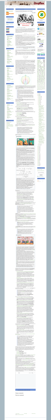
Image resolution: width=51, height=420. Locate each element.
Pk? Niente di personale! (9, 93)
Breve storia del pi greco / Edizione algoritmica (41, 108)
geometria (38, 69)
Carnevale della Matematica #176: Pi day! (41, 127)
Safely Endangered (25, 146)
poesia (18, 28)
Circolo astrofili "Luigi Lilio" (10, 124)
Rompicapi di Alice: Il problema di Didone (41, 136)
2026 (38, 93)
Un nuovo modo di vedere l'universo (41, 118)
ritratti (40, 70)
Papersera (8, 89)
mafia (40, 86)
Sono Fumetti (8, 98)
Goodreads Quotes (42, 52)
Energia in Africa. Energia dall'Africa (41, 109)
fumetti (38, 60)
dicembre (40, 96)
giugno (39, 101)
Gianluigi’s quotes (40, 47)
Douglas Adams (39, 51)
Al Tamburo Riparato (9, 114)
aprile (39, 103)
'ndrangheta (43, 88)
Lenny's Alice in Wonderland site (10, 126)
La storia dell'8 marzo (40, 134)
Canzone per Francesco (9, 76)
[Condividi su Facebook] (34, 12)
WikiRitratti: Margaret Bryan (41, 130)
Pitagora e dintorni (9, 61)
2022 (38, 147)
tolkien (38, 84)
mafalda (40, 81)
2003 (38, 164)
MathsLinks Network (9, 122)
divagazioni (43, 67)
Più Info (42, 0)
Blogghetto (8, 55)
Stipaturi (8, 107)
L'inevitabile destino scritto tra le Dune (41, 121)
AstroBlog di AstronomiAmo (10, 125)
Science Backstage (9, 41)
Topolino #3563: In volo (41, 129)
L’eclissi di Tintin (8, 39)
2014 (38, 154)
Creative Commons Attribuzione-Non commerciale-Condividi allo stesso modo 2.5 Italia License (40, 41)
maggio (39, 102)
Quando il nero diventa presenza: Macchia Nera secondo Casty (9, 91)
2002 (38, 165)
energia (44, 87)
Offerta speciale (19, 102)
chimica (38, 72)
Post (38, 180)
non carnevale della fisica (41, 87)
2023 (38, 146)
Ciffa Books (8, 104)
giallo (42, 74)
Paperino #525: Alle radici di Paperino (41, 124)
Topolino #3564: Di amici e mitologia (41, 123)
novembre (40, 97)
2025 (38, 94)
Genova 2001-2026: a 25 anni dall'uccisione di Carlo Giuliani (10, 112)
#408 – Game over (9, 117)
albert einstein (42, 75)
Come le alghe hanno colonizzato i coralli (9, 42)
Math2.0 (8, 127)
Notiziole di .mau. (9, 50)
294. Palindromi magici (9, 59)
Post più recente (17, 413)
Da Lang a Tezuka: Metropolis (40, 133)
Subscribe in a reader (39, 169)
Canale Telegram (42, 28)
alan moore (43, 80)
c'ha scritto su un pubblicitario (21, 217)
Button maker (8, 128)
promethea (39, 80)
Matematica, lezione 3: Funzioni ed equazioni (41, 141)
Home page (25, 413)
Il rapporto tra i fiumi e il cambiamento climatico (41, 111)
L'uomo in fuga (40, 122)
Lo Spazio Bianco (9, 85)
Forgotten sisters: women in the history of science (10, 45)
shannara (39, 88)
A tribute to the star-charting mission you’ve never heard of (10, 79)
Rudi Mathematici (9, 52)
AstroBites (8, 73)
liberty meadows (39, 78)
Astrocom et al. (8, 78)
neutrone (9, 19)
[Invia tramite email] (32, 12)
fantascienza (39, 64)
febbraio (40, 144)
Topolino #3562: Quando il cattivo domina (41, 139)
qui (25, 123)
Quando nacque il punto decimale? (21, 119)
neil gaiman (42, 82)
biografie (41, 68)
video (44, 63)
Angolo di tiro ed (20, 325)
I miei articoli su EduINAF (10, 36)
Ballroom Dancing (19, 105)
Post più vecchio (33, 413)
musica (41, 71)
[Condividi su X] (33, 12)
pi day (38, 79)
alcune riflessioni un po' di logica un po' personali (30, 213)
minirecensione (39, 65)
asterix (41, 72)
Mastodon (38, 26)
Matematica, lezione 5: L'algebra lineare (40, 119)
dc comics (38, 67)
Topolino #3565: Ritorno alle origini (41, 113)
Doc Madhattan (8, 44)
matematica (39, 61)
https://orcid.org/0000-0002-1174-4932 (9, 24)
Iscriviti (39, 19)
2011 (38, 157)
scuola (43, 69)
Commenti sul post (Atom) (21, 414)
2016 (38, 152)
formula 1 (38, 73)
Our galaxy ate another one (10, 74)
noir (38, 71)
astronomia (38, 63)
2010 (38, 158)
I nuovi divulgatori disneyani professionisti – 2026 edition (10, 96)
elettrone (11, 18)
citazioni (38, 66)
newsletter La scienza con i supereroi (41, 31)
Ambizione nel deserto (41, 135)
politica (42, 66)
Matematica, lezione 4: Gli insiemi (41, 131)
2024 (38, 95)
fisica (42, 62)
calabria (39, 82)
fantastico (41, 79)
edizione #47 (33, 37)
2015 (38, 153)
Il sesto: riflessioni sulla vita (41, 140)
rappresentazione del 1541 (29, 85)
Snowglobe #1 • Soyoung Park (10, 105)
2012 (38, 156)
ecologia (39, 76)
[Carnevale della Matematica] (7, 28)
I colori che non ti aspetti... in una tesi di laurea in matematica (24, 297)
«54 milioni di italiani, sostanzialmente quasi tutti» (23, 117)
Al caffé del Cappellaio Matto (9, 39)
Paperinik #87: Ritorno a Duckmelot (41, 116)
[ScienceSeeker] (7, 32)
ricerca (38, 75)
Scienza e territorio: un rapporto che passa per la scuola (10, 71)
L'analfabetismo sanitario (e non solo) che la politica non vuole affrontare (10, 57)
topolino (38, 62)
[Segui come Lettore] (41, 25)
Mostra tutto (12, 81)
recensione (39, 59)
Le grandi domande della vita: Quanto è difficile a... (41, 137)
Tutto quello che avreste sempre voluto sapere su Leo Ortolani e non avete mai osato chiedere (10, 87)
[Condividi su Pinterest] (35, 12)
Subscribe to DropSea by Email (40, 170)
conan (43, 86)
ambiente (44, 70)
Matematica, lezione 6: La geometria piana (41, 115)
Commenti (39, 181)
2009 (38, 159)
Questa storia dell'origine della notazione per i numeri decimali (24, 300)
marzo (39, 104)
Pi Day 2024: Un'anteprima (41, 128)
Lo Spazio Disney (9, 95)
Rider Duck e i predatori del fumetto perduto (10, 99)
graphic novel (42, 77)
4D (24, 204)
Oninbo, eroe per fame (41, 105)
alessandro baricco (42, 79)
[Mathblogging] (7, 31)
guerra (43, 78)
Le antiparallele (18, 121)
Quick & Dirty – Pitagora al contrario (10, 53)
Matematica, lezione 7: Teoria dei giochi (40, 106)
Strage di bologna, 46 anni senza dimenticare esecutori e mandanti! (10, 109)
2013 (38, 155)
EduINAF (8, 70)
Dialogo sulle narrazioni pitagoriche (9, 62)
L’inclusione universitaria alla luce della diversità (22, 317)
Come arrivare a (20, 122)
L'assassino (39, 112)
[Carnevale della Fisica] (7, 29)
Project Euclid (8, 123)
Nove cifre (18, 103)
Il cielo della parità (9, 68)
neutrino (11, 19)
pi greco (44, 71)
